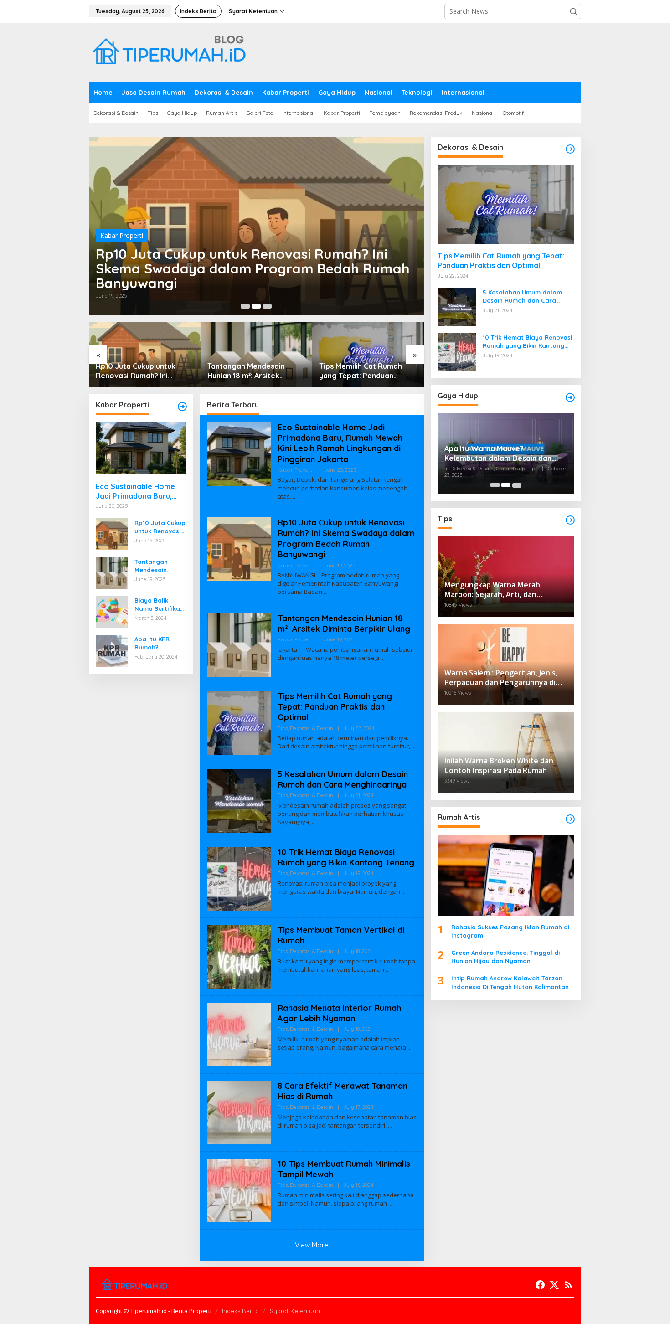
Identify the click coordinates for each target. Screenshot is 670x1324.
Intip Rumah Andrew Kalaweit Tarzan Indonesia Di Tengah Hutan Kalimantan (510, 982)
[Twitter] (554, 1285)
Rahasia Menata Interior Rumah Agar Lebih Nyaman (339, 1013)
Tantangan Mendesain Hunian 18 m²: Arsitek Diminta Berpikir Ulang (247, 371)
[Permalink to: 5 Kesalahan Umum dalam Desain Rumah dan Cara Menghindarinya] (239, 799)
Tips (283, 728)
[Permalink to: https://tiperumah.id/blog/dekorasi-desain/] (570, 149)
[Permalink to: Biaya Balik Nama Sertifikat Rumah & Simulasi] (112, 611)
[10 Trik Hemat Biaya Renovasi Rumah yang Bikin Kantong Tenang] (404, 892)
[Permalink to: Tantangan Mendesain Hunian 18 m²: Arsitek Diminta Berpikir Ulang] (112, 572)
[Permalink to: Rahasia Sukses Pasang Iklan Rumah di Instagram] (506, 875)
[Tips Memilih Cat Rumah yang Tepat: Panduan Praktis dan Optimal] (414, 746)
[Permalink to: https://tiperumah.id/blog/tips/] (570, 520)
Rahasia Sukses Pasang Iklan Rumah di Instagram (510, 930)
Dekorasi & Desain (311, 728)
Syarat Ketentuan (295, 1310)
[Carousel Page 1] (245, 306)
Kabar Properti (121, 235)
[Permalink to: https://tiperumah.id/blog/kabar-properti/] (182, 406)
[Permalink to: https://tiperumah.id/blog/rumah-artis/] (570, 819)
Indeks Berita (240, 1310)
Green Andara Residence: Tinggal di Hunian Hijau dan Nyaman (505, 956)
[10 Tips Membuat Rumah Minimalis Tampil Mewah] (390, 1203)
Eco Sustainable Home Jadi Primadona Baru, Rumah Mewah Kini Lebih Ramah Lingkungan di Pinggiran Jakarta (138, 490)
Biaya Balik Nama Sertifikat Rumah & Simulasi (158, 604)
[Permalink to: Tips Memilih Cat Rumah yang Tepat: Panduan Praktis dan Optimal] (239, 721)
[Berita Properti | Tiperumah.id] (168, 51)
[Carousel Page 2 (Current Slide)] (256, 306)
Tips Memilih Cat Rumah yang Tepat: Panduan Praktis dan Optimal (360, 371)
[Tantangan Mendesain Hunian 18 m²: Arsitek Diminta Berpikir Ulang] (383, 658)
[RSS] (568, 1285)
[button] (573, 11)
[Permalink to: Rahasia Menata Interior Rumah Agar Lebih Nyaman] (239, 1033)
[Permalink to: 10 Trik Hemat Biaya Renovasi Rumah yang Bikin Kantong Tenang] (239, 877)
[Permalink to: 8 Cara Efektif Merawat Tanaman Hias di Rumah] (239, 1111)
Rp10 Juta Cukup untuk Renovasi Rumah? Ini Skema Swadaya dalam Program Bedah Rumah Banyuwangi (253, 268)
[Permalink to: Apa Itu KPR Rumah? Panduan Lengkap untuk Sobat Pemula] (112, 649)
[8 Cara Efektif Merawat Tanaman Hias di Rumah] (390, 1125)
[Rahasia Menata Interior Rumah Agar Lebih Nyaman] (409, 1047)
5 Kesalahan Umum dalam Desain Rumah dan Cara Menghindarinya (343, 779)
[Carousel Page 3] (267, 306)
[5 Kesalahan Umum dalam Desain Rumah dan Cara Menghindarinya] (314, 822)
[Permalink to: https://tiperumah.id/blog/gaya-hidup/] (570, 397)
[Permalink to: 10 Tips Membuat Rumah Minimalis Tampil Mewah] (239, 1189)
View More (312, 1245)
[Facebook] (540, 1285)
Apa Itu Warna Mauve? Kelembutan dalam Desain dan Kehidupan (497, 453)
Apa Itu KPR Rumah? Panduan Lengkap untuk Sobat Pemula (156, 643)
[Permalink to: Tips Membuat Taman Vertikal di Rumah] (239, 955)
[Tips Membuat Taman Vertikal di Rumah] (388, 970)
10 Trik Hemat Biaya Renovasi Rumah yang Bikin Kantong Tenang (346, 857)
